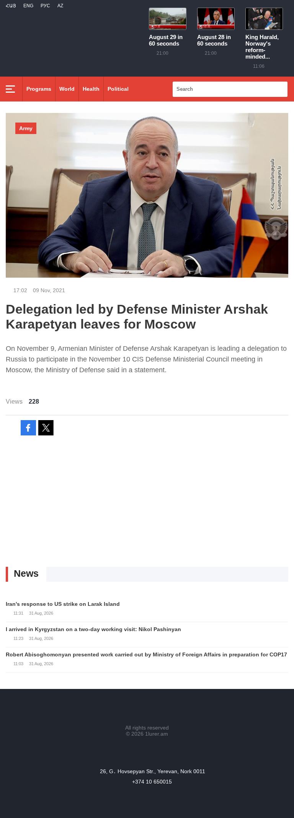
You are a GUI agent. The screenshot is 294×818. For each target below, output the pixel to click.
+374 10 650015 (152, 782)
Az (60, 5)
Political (118, 89)
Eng (28, 5)
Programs (38, 89)
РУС (45, 5)
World (67, 89)
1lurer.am (156, 734)
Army (26, 128)
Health (91, 89)
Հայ (11, 5)
